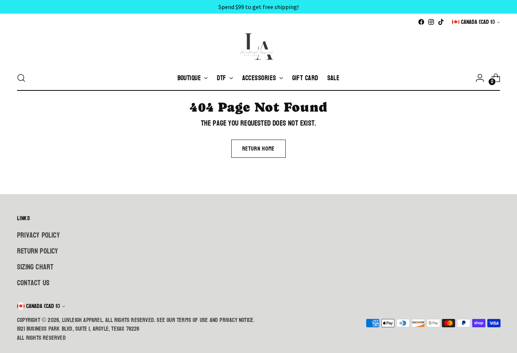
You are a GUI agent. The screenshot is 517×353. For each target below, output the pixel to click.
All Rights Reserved (41, 338)
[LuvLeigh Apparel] (258, 46)
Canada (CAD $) (478, 22)
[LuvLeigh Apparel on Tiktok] (441, 22)
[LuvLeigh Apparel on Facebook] (421, 22)
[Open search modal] (21, 78)
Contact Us (33, 283)
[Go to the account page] (479, 78)
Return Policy (37, 251)
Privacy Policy (38, 235)
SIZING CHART (35, 267)
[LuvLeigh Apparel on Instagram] (431, 22)
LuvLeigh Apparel (82, 320)
